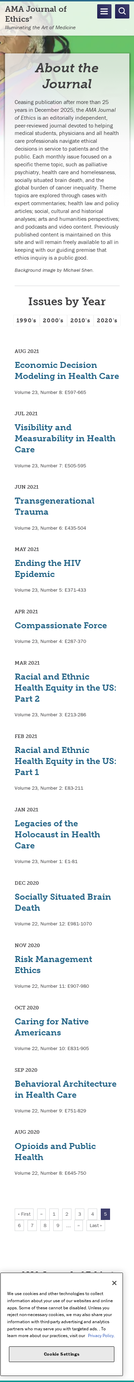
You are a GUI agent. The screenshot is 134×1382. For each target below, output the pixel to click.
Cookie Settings (62, 1354)
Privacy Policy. (101, 1335)
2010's (80, 320)
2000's (53, 320)
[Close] (114, 1283)
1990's (26, 320)
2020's (107, 320)
